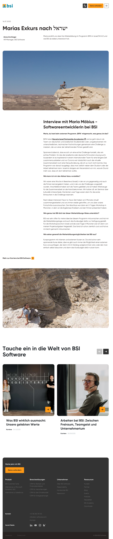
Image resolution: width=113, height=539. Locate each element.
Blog (86, 490)
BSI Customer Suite (12, 484)
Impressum (8, 535)
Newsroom (61, 493)
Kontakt (32, 520)
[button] (18, 258)
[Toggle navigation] (106, 6)
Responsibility (62, 487)
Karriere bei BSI (62, 490)
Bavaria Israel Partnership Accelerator (68, 139)
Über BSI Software (63, 484)
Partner (86, 487)
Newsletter (88, 500)
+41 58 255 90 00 (36, 514)
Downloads (88, 506)
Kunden (87, 484)
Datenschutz (21, 535)
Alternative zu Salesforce (14, 492)
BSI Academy (89, 503)
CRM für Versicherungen (38, 489)
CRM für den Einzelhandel (39, 492)
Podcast (87, 496)
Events (86, 493)
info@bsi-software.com (38, 517)
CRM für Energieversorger (39, 496)
